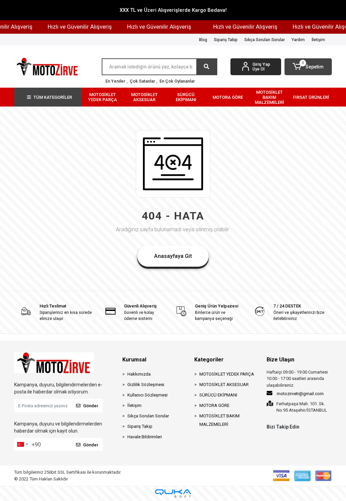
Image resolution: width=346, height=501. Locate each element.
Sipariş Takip (226, 39)
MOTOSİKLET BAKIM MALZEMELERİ (219, 420)
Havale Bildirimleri (144, 436)
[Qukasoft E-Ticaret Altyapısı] (173, 493)
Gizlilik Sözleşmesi (145, 384)
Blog (203, 39)
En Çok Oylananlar (177, 81)
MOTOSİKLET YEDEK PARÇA (226, 374)
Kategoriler (209, 359)
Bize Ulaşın (280, 359)
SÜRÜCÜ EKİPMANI (218, 394)
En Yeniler (115, 81)
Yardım (298, 39)
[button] (308, 66)
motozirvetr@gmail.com (300, 393)
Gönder (90, 405)
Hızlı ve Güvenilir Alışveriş (77, 26)
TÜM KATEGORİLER (52, 97)
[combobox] (22, 444)
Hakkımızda (139, 374)
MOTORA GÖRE (214, 405)
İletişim (318, 39)
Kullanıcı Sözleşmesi (147, 394)
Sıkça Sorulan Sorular (264, 39)
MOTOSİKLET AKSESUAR (224, 384)
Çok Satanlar (142, 81)
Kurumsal (134, 359)
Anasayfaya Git (173, 256)
